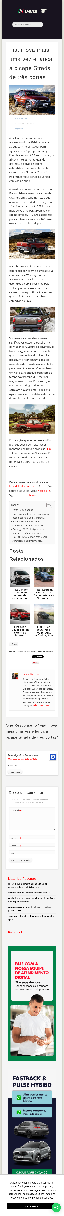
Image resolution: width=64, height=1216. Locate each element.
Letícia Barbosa (20, 118)
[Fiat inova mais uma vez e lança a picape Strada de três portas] (32, 100)
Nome (16, 838)
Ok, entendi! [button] (32, 1206)
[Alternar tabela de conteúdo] (47, 505)
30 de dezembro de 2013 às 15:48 (22, 759)
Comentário (16, 810)
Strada (15, 644)
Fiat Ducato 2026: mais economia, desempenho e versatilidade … (30, 515)
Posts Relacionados (22, 509)
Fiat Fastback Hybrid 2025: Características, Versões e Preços (29, 523)
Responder (15, 771)
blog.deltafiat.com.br (22, 486)
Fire (49, 449)
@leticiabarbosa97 (41, 705)
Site (12, 853)
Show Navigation (50, 27)
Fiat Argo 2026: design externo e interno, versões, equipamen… (29, 531)
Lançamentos (19, 128)
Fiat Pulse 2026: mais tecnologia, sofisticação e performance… (30, 538)
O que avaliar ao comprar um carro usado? (29, 892)
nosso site (44, 490)
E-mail (16, 846)
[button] (56, 1207)
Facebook (31, 32)
